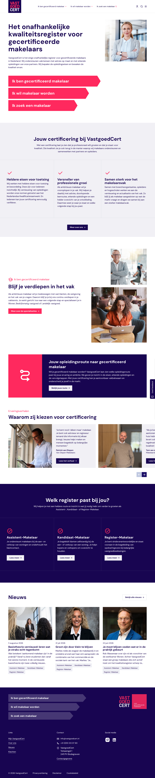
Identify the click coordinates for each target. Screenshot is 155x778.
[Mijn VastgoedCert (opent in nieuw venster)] (137, 6)
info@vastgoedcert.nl (70, 738)
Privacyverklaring (40, 773)
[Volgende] (144, 474)
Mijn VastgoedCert (16, 738)
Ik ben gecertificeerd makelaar (40, 81)
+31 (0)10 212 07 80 (69, 743)
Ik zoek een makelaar (31, 105)
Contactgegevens (64, 758)
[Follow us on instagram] (107, 740)
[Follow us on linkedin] (114, 740)
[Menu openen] (146, 6)
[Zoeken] (141, 6)
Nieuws (11, 747)
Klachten (12, 751)
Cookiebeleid (72, 773)
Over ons (12, 743)
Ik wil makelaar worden (33, 93)
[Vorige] (139, 474)
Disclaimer (57, 773)
